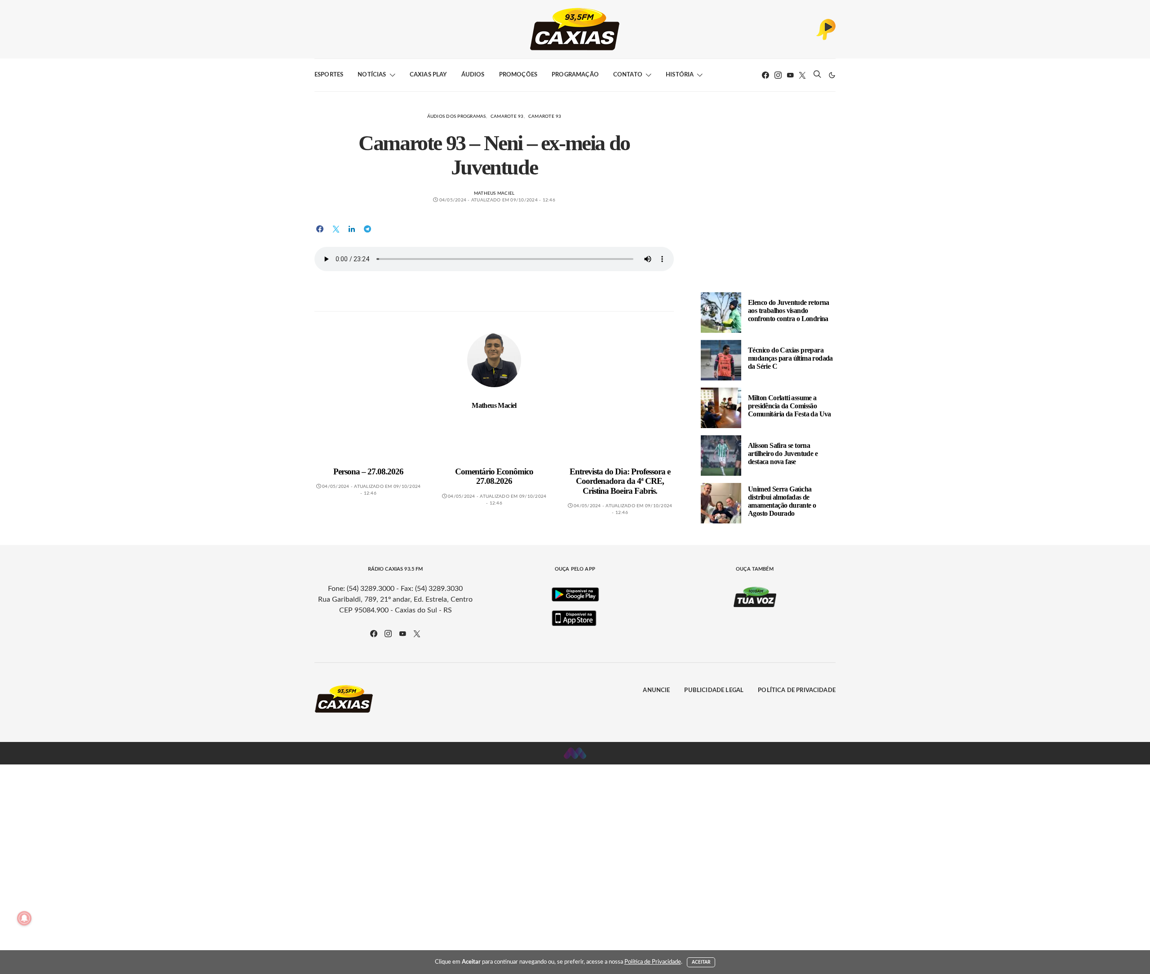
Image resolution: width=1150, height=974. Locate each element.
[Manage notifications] (24, 918)
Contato (627, 75)
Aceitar (701, 962)
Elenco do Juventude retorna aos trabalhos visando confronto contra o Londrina (788, 310)
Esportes (328, 75)
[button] (832, 75)
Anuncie (656, 690)
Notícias (372, 75)
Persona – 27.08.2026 (368, 471)
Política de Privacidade (797, 690)
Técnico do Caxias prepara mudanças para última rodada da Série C (790, 358)
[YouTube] (790, 75)
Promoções (518, 75)
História (680, 75)
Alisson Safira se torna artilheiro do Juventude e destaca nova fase (783, 453)
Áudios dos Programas (456, 116)
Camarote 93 (507, 116)
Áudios (473, 75)
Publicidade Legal (713, 690)
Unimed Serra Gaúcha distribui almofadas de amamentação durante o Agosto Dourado (782, 501)
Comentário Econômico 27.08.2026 (494, 476)
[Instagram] (778, 75)
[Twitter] (802, 75)
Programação (575, 75)
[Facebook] (765, 75)
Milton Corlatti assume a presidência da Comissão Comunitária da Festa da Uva (789, 406)
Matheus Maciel (494, 193)
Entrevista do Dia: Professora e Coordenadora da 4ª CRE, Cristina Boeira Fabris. (620, 481)
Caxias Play (428, 75)
